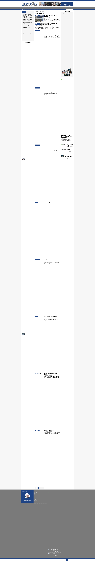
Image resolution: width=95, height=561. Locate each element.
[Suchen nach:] (69, 9)
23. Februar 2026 (55, 556)
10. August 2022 (46, 431)
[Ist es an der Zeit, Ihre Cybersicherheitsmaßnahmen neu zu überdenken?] (70, 72)
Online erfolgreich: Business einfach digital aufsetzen (51, 88)
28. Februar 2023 (47, 32)
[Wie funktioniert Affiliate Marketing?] (23, 159)
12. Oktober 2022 (47, 318)
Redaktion (50, 17)
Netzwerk (35, 500)
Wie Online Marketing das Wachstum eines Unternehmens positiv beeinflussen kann (46, 24)
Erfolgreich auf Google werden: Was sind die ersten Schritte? (52, 260)
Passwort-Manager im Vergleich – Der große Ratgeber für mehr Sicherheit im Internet (27, 17)
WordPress (35, 498)
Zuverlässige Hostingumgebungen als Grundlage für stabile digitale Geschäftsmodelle (27, 20)
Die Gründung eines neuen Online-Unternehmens (51, 203)
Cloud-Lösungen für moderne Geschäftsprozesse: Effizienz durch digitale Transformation (28, 28)
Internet (35, 494)
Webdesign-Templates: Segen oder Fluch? (51, 317)
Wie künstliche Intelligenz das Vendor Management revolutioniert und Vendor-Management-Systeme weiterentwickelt (27, 23)
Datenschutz (27, 0)
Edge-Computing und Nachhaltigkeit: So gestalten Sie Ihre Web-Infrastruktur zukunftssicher (27, 34)
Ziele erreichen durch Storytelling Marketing (50, 374)
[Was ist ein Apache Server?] (23, 334)
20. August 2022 (46, 375)
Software (35, 501)
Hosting (35, 493)
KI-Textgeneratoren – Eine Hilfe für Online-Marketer (51, 31)
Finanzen (35, 492)
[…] (52, 28)
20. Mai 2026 (55, 551)
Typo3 (35, 499)
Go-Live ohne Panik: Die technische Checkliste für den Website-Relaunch (66, 136)
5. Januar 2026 (66, 158)
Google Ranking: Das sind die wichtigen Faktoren (52, 145)
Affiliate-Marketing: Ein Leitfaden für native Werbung (51, 16)
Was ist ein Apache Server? (29, 333)
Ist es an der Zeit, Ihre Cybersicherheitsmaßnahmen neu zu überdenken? (27, 31)
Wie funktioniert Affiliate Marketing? (28, 158)
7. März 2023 (36, 25)
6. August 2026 (63, 138)
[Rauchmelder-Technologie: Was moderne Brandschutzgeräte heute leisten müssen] (63, 72)
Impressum (23, 0)
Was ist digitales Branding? (49, 430)
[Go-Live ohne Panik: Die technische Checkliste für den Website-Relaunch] (64, 41)
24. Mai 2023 (46, 17)
